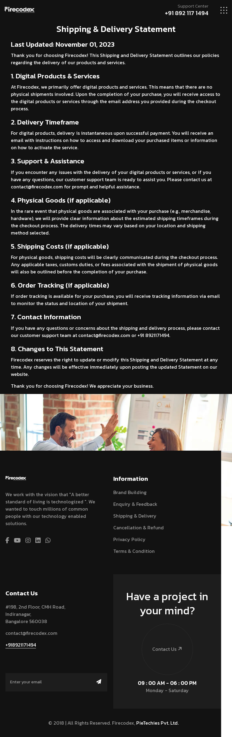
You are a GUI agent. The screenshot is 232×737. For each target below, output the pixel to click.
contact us (164, 649)
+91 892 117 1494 (186, 13)
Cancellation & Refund (138, 527)
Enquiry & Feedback (135, 504)
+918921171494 (20, 644)
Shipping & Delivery (134, 515)
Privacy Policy (129, 539)
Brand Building (130, 492)
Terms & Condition (134, 551)
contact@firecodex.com (31, 633)
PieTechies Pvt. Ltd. (157, 722)
